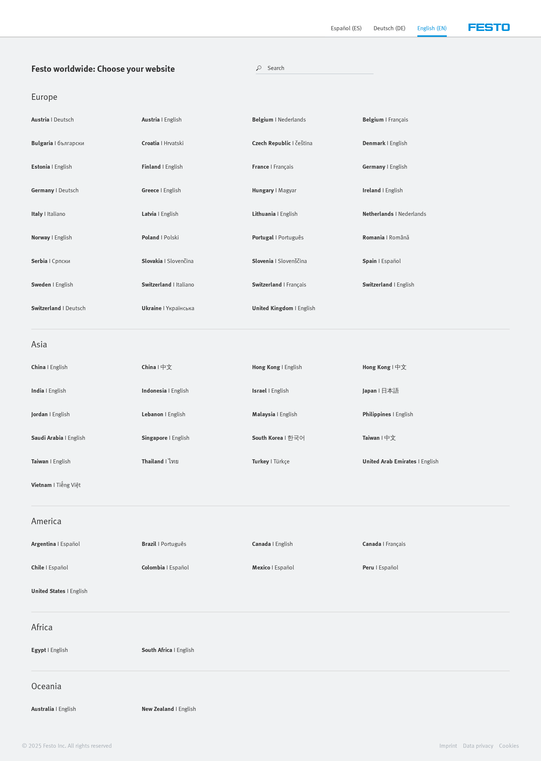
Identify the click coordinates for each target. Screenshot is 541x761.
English (162, 119)
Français (385, 119)
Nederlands (279, 119)
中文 (157, 366)
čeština (282, 142)
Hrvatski (163, 142)
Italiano (48, 213)
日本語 (381, 390)
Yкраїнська (168, 308)
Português (278, 237)
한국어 (278, 437)
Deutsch (52, 119)
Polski (160, 237)
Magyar (274, 190)
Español (382, 260)
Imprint (448, 745)
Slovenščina (279, 260)
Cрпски (50, 260)
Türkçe (271, 461)
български (57, 142)
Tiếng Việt (56, 484)
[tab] (432, 30)
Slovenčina (168, 260)
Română (386, 237)
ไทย (160, 461)
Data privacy (478, 745)
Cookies (509, 745)
